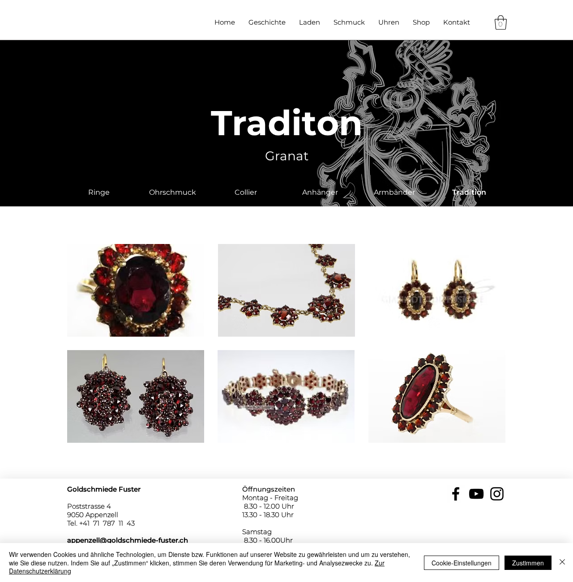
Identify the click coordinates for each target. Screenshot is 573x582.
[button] (501, 22)
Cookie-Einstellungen (462, 562)
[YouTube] (476, 494)
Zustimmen (528, 562)
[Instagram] (497, 494)
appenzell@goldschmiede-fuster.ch (127, 540)
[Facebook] (456, 494)
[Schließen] (562, 562)
